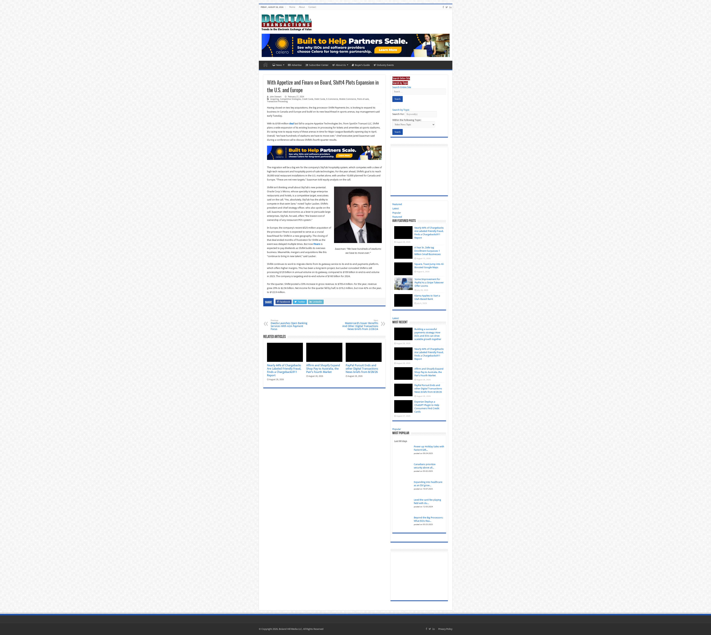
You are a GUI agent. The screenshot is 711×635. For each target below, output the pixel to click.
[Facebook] (443, 7)
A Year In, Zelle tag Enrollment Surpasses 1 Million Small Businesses (427, 227)
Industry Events (385, 41)
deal (291, 100)
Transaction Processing (277, 78)
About (302, 7)
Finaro (316, 220)
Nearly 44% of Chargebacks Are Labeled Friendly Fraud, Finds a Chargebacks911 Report (284, 347)
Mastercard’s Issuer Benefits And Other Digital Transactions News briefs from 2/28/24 (360, 301)
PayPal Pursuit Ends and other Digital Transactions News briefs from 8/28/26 (362, 345)
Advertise (297, 41)
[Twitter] (446, 7)
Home (292, 7)
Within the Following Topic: (406, 96)
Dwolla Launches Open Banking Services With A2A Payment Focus (289, 301)
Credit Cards (307, 76)
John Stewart (275, 73)
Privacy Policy (445, 605)
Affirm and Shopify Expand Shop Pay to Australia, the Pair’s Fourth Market (323, 345)
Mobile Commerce (347, 76)
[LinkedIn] (450, 7)
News (279, 41)
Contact (312, 7)
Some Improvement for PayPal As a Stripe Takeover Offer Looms (429, 259)
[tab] (401, 55)
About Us (341, 41)
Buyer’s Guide (362, 41)
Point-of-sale (363, 76)
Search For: (398, 90)
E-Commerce (332, 76)
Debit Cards (319, 76)
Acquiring (274, 76)
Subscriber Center (318, 41)
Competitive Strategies (290, 76)
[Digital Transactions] (287, 21)
